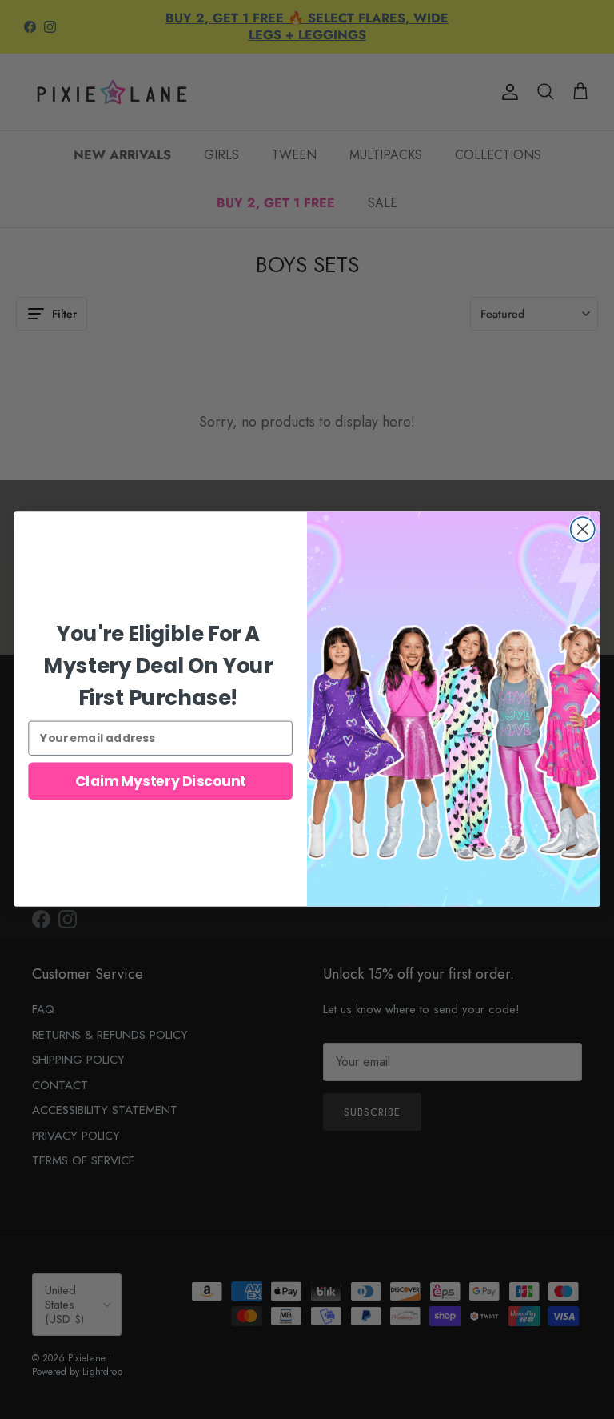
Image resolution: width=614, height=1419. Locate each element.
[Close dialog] (583, 529)
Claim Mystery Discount (160, 781)
